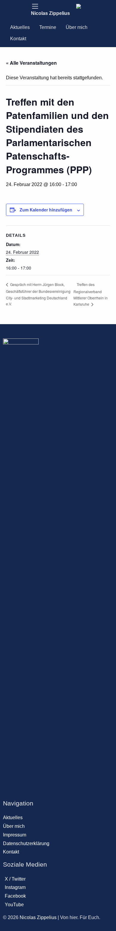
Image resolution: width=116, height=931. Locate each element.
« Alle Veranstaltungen (31, 62)
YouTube (14, 904)
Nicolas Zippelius (50, 13)
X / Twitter (15, 878)
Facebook (15, 895)
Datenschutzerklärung (26, 843)
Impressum (14, 834)
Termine (47, 27)
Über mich (76, 27)
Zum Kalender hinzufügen (46, 210)
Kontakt (18, 38)
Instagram (15, 887)
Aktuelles (20, 27)
